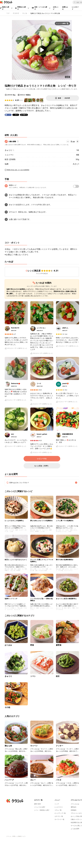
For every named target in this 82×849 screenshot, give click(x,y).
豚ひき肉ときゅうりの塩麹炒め (41, 520)
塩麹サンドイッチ (11, 598)
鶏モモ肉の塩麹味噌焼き (65, 559)
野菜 (32, 645)
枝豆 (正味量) (10, 159)
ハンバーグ (9, 780)
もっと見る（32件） (41, 466)
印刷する (25, 114)
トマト (33, 676)
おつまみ (8, 645)
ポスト (16, 114)
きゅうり (8, 150)
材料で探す (37, 804)
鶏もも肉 (8, 746)
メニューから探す (39, 807)
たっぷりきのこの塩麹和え (14, 520)
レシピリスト (59, 807)
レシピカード (75, 8)
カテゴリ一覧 (59, 816)
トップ (57, 804)
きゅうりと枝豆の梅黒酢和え (66, 598)
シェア (9, 114)
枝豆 (58, 676)
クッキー (59, 746)
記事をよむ (65, 8)
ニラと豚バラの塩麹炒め (65, 520)
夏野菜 (58, 645)
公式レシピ (56, 8)
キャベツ (34, 746)
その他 (7, 707)
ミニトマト (9, 155)
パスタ (58, 780)
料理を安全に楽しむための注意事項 (18, 170)
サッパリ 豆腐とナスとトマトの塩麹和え (41, 560)
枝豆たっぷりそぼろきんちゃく (16, 559)
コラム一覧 (58, 810)
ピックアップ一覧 (60, 813)
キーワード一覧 (59, 819)
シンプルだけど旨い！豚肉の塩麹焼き (41, 599)
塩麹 (6, 164)
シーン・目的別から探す (41, 810)
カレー (33, 780)
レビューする (42, 458)
